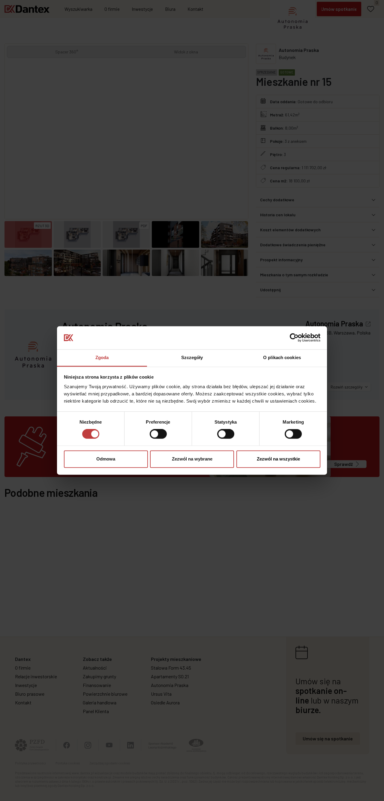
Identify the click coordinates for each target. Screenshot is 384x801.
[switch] (158, 434)
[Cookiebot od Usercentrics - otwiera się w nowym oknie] (294, 337)
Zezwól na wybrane (192, 458)
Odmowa (105, 458)
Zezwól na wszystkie (278, 458)
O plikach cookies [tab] (282, 357)
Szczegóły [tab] (192, 357)
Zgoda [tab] (102, 357)
